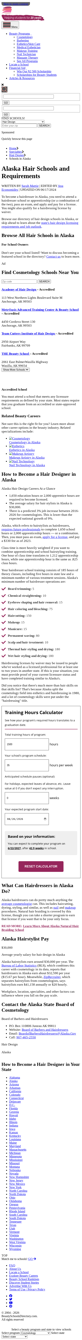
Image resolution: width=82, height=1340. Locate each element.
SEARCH (44, 125)
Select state (57, 1332)
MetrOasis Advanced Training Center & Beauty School (40, 310)
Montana (14, 1166)
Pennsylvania (17, 1207)
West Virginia (17, 1242)
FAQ (12, 1265)
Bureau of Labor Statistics (19, 965)
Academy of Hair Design (19, 289)
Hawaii (13, 1115)
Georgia (14, 1111)
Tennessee (15, 1221)
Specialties (15, 151)
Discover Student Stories (24, 1282)
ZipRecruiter (51, 977)
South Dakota (17, 1218)
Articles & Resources (22, 78)
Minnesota (15, 1156)
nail (56, 907)
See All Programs (27, 61)
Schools (14, 369)
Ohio (12, 1197)
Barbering (23, 40)
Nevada (13, 1173)
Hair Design (16, 155)
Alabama (14, 1077)
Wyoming (15, 1249)
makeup (70, 907)
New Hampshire (19, 1177)
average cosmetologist (17, 904)
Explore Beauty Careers (23, 1275)
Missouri (14, 1163)
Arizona (14, 1084)
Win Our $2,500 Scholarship (34, 71)
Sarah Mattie (30, 186)
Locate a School (19, 64)
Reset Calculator (41, 866)
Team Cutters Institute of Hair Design (28, 333)
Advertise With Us (20, 1286)
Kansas (13, 1132)
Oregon (13, 1204)
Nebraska (15, 1170)
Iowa (12, 1129)
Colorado (14, 1094)
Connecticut (16, 1098)
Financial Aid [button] (17, 68)
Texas (12, 1225)
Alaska (13, 1081)
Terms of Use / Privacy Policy (27, 1289)
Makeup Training (27, 50)
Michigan (15, 1153)
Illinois (13, 1122)
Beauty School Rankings (24, 1279)
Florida (13, 1108)
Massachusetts (17, 1149)
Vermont (14, 1231)
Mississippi (16, 1159)
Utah (12, 1228)
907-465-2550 (26, 1037)
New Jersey (16, 1180)
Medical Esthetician (28, 47)
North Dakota (17, 1194)
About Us (15, 1268)
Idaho (12, 1118)
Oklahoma (15, 1201)
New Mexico (17, 1183)
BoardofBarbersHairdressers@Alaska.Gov (47, 1033)
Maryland (15, 1146)
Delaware (15, 1101)
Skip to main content (15, 3)
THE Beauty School (16, 354)
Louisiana (15, 1139)
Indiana (13, 1125)
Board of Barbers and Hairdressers (45, 1030)
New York (15, 1187)
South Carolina (18, 1214)
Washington (16, 1238)
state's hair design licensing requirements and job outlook (40, 224)
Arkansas (14, 1087)
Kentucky (15, 1135)
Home (13, 148)
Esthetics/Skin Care (28, 44)
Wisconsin (15, 1245)
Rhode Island (17, 1211)
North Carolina (18, 1190)
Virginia (14, 1235)
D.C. (12, 1105)
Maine (13, 1142)
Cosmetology (25, 37)
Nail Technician (26, 54)
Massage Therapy (27, 57)
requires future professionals (21, 529)
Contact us (53, 256)
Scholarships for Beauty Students (37, 74)
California (15, 1091)
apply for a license (55, 537)
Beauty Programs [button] (19, 33)
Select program (11, 1332)
